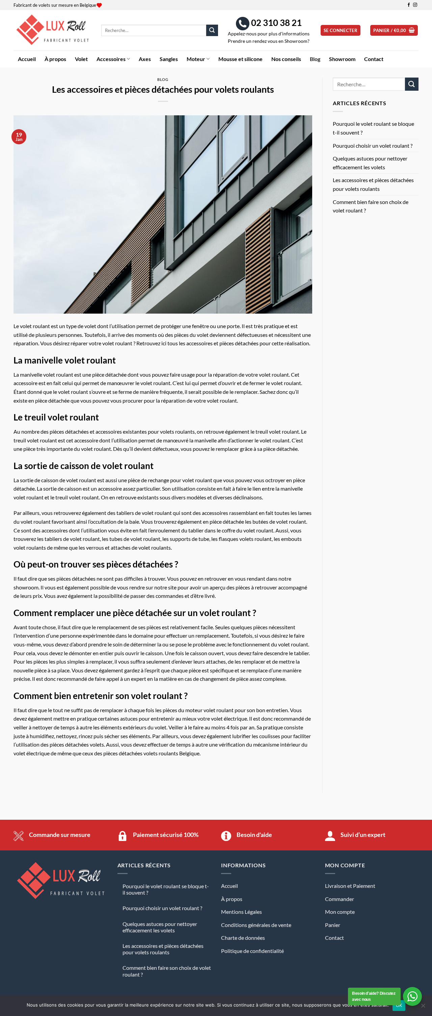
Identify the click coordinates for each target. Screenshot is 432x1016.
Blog (315, 59)
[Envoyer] (212, 30)
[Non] (423, 1007)
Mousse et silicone (240, 59)
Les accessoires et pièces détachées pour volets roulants (373, 184)
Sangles (169, 59)
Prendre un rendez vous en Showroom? (268, 41)
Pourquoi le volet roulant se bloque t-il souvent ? (373, 128)
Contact (373, 59)
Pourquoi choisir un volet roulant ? (372, 145)
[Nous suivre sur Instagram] (415, 5)
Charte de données (243, 937)
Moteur (196, 59)
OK (399, 1005)
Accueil (27, 59)
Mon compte (340, 911)
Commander (339, 899)
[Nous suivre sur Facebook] (409, 5)
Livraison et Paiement (350, 885)
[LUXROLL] (52, 30)
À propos (55, 59)
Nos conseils (286, 59)
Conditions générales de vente (256, 925)
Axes (145, 59)
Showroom (342, 59)
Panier (332, 925)
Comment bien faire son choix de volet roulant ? (370, 206)
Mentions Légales (241, 911)
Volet (81, 59)
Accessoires (111, 59)
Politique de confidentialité (252, 951)
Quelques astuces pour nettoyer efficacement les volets (370, 162)
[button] (341, 30)
